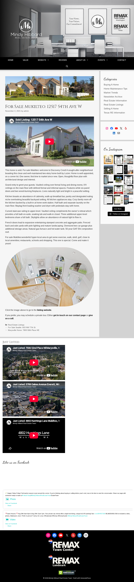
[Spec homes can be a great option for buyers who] (118, 169)
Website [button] (42, 60)
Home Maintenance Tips (115, 88)
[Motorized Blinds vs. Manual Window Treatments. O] (128, 159)
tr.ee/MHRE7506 (100, 513)
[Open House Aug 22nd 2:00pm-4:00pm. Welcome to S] (118, 189)
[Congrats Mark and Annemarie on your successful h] (118, 179)
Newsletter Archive (113, 96)
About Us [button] (80, 60)
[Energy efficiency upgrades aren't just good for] (128, 169)
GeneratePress (85, 578)
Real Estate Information (115, 100)
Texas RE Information (114, 112)
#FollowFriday (26, 495)
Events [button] (101, 60)
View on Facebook (11, 503)
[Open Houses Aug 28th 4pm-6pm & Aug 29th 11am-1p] (118, 159)
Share (9, 505)
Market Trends (111, 92)
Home (10, 60)
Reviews (63, 60)
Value (25, 60)
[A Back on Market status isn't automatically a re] (108, 199)
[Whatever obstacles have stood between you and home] (108, 179)
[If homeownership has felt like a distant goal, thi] (128, 199)
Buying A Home (111, 84)
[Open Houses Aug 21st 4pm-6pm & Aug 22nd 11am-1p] (128, 179)
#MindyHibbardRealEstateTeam (41, 495)
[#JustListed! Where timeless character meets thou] (108, 189)
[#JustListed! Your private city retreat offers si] (108, 169)
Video (12, 519)
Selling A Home (111, 108)
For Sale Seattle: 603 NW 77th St (21, 327)
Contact (122, 60)
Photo (13, 499)
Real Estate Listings (16, 325)
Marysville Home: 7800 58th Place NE (23, 330)
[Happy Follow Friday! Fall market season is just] (108, 159)
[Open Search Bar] (67, 66)
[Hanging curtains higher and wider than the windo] (118, 199)
